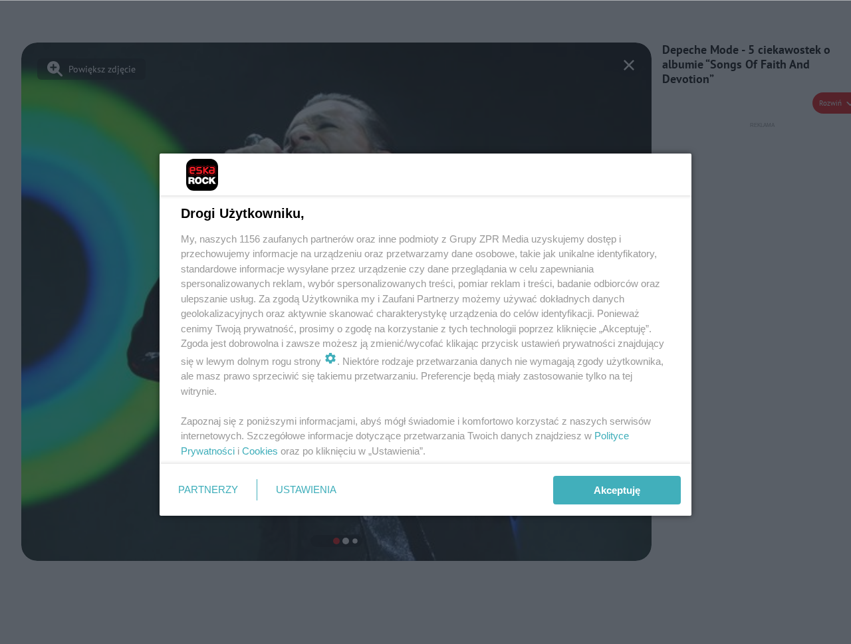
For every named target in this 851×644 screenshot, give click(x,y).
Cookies (260, 451)
